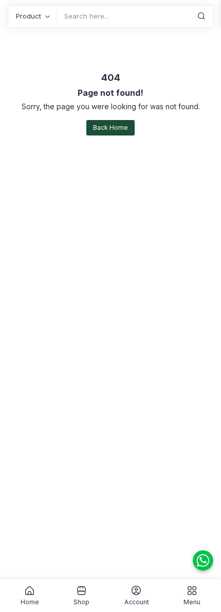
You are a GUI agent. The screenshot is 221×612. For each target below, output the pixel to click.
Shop (81, 601)
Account (136, 601)
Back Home (110, 127)
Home (30, 601)
